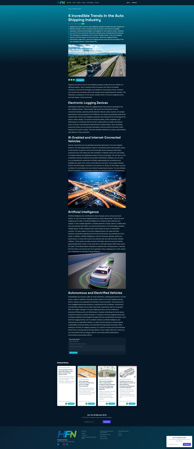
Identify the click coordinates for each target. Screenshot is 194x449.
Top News (69, 2)
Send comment (73, 352)
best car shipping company (87, 327)
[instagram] (64, 444)
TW (71, 79)
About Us (84, 431)
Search (83, 2)
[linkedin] (67, 444)
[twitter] (61, 444)
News (74, 2)
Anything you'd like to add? (77, 343)
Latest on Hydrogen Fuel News (74, 8)
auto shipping (113, 95)
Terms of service (104, 438)
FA (69, 79)
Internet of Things (103, 165)
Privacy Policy (103, 436)
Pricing (96, 2)
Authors (83, 433)
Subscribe (134, 2)
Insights (79, 2)
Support (120, 435)
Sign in (128, 2)
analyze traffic (111, 244)
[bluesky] (58, 444)
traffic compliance (111, 119)
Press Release (90, 2)
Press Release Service (105, 434)
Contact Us (84, 435)
